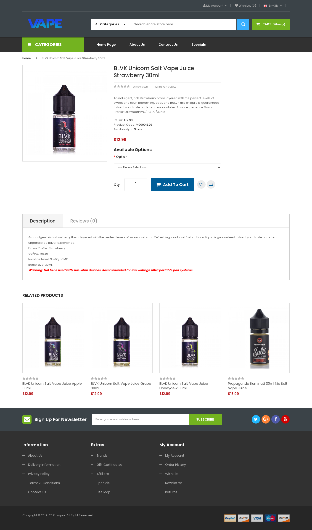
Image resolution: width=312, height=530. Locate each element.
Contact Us (37, 492)
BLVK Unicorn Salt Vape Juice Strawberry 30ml (73, 58)
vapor (60, 515)
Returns (171, 492)
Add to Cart (176, 184)
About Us (35, 455)
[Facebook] (275, 419)
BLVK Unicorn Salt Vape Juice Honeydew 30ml (183, 385)
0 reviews (140, 86)
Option (121, 156)
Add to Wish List (201, 184)
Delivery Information (44, 464)
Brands (102, 455)
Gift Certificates (109, 464)
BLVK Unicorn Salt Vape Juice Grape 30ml (121, 385)
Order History (175, 464)
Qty (117, 184)
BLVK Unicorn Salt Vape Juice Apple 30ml (52, 385)
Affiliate (103, 474)
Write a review (165, 86)
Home (26, 58)
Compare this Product (211, 184)
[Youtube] (285, 419)
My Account (174, 455)
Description (43, 221)
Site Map (103, 492)
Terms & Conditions (44, 483)
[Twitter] (256, 419)
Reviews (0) (84, 221)
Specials (103, 483)
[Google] (266, 419)
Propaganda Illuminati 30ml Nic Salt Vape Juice (258, 385)
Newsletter (173, 483)
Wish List (172, 474)
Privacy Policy (39, 474)
